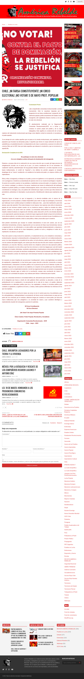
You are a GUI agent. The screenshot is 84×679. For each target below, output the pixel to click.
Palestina (67, 519)
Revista (66, 556)
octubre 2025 (68, 218)
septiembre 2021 (69, 353)
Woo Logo (72, 185)
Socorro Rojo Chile (70, 575)
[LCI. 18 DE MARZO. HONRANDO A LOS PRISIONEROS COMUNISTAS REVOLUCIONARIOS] (52, 392)
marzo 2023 (67, 300)
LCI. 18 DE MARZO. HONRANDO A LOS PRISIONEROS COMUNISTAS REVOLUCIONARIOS (17, 391)
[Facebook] (68, 1)
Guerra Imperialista (69, 447)
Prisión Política (68, 538)
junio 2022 (67, 326)
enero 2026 (67, 212)
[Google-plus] (60, 99)
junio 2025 (67, 230)
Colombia (67, 394)
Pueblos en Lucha (17, 328)
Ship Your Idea (73, 192)
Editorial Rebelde (69, 420)
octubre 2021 (68, 350)
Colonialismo (68, 397)
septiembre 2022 (69, 318)
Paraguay (67, 522)
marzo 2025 (67, 238)
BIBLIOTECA (6, 625)
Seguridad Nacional (70, 564)
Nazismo (67, 501)
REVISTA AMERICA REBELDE (66, 629)
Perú (65, 532)
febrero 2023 (68, 303)
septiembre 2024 (69, 247)
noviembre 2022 (69, 312)
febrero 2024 (68, 268)
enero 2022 (67, 341)
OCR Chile (67, 516)
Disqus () (59, 423)
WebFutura (29, 676)
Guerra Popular (68, 450)
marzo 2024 (67, 265)
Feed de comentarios (70, 615)
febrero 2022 (68, 338)
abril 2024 (67, 262)
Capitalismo (67, 388)
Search (79, 1)
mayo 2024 (67, 259)
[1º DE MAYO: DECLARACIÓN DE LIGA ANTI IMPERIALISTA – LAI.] (33, 644)
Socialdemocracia (69, 572)
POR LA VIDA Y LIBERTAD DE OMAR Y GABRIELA (45, 637)
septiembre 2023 (69, 282)
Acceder (66, 609)
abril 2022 (67, 332)
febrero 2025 (68, 241)
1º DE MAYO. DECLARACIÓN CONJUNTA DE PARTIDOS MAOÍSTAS (48, 415)
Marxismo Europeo (69, 484)
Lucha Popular (68, 478)
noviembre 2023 (69, 277)
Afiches (66, 382)
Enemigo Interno (69, 423)
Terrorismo (67, 583)
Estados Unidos (69, 432)
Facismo (66, 438)
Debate (66, 404)
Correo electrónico (39, 449)
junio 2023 (67, 291)
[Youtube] (74, 1)
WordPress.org (68, 618)
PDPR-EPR (67, 530)
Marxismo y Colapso (70, 490)
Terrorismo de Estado (70, 586)
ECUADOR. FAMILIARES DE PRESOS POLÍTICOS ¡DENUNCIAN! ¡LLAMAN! (17, 643)
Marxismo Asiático (69, 481)
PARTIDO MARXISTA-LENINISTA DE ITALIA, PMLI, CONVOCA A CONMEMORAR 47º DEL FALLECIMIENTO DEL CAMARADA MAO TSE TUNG (18, 633)
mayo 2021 (67, 362)
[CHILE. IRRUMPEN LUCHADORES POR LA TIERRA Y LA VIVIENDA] (52, 355)
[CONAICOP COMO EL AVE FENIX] (33, 630)
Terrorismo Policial (69, 589)
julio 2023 (67, 288)
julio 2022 (67, 324)
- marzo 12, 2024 (14, 397)
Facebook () (53, 423)
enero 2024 (67, 271)
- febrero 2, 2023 (14, 376)
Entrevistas (67, 426)
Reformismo (67, 550)
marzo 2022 (67, 335)
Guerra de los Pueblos (70, 444)
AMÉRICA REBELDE (8, 99)
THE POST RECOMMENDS (9, 346)
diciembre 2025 (68, 215)
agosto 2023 (68, 285)
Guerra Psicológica (70, 453)
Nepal (66, 507)
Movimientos (68, 496)
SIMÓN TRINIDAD (69, 566)
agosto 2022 (68, 321)
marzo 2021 (67, 367)
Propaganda (68, 541)
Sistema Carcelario (70, 569)
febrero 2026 (68, 209)
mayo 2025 (67, 233)
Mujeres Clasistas (69, 499)
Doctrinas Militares (69, 415)
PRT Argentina (68, 544)
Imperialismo (68, 456)
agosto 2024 (68, 250)
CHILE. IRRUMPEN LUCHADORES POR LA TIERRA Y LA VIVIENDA (19, 352)
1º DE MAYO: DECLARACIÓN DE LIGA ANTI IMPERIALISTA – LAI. (72, 154)
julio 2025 (67, 227)
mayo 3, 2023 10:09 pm (19, 99)
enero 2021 (67, 370)
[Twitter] (66, 1)
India (65, 462)
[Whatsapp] (57, 99)
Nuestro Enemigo (69, 510)
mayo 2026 (67, 200)
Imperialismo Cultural (70, 459)
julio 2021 (67, 359)
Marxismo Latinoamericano (72, 487)
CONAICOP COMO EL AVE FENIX (45, 629)
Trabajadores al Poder (70, 592)
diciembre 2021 (68, 344)
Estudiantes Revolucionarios (72, 435)
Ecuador (66, 418)
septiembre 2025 (69, 221)
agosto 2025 (68, 224)
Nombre (5, 449)
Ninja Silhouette (73, 188)
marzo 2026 (67, 206)
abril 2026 (67, 203)
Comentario (6, 434)
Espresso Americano (70, 429)
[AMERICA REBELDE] (42, 12)
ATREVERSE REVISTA (71, 385)
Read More (36, 361)
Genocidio (67, 441)
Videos (66, 597)
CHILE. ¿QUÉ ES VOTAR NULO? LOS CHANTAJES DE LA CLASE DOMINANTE (15, 415)
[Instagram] (71, 1)
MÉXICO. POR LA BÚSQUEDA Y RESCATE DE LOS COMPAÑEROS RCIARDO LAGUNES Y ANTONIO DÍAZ (20, 370)
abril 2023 (67, 297)
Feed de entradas (69, 612)
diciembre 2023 (68, 274)
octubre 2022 (68, 315)
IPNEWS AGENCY (70, 464)
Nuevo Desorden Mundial (71, 513)
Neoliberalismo (68, 504)
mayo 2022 (67, 329)
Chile (66, 391)
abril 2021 (67, 365)
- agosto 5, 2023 (14, 356)
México (66, 493)
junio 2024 (67, 256)
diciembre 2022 (68, 309)
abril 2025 (67, 235)
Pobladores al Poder (70, 535)
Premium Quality (73, 182)
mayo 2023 (67, 294)
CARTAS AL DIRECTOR (36, 625)
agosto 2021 (68, 356)
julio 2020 (67, 373)
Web (3, 455)
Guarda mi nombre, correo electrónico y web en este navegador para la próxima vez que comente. (30, 461)
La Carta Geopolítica (70, 467)
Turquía (66, 595)
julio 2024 (67, 253)
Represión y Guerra (70, 553)
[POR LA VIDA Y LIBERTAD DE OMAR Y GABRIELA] (33, 637)
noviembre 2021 (69, 347)
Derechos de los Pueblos (71, 407)
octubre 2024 (68, 244)
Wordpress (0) (45, 423)
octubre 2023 (68, 280)
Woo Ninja (72, 179)
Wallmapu (67, 600)
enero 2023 (67, 306)
